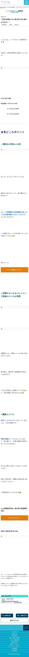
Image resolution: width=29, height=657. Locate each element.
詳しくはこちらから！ (14, 517)
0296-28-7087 (10, 598)
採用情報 (14, 650)
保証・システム (14, 644)
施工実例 (14, 635)
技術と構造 (15, 642)
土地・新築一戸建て (14, 638)
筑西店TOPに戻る (14, 620)
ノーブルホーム (14, 631)
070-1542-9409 (18, 602)
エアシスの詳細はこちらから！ (14, 269)
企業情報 (14, 648)
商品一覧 (14, 633)
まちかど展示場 (14, 640)
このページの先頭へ (26, 628)
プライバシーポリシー (14, 646)
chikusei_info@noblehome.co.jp (10, 601)
